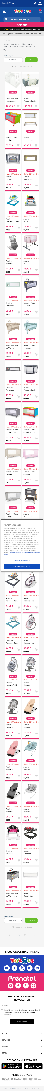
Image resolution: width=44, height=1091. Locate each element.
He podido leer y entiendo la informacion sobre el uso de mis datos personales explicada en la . (22, 1012)
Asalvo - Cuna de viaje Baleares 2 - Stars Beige (12, 473)
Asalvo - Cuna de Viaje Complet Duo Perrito (29, 305)
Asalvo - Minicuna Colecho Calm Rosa (29, 263)
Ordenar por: (8, 56)
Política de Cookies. (15, 552)
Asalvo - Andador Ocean (12, 220)
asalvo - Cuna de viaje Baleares (11, 139)
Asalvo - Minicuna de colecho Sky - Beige (29, 139)
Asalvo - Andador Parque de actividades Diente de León (29, 220)
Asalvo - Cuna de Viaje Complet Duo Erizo (29, 347)
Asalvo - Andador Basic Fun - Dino (12, 600)
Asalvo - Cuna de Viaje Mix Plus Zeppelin (12, 895)
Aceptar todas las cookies (21, 566)
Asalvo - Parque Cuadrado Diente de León (12, 178)
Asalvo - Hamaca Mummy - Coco (29, 768)
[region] (22, 545)
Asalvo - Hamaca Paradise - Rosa (10, 768)
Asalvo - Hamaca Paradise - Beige (27, 726)
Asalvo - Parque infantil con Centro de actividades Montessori (29, 100)
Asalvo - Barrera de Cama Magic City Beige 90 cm (29, 178)
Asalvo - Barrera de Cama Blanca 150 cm (28, 895)
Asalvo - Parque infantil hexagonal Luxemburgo (29, 389)
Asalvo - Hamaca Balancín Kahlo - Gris (29, 684)
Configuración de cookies (22, 560)
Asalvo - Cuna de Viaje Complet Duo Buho (12, 347)
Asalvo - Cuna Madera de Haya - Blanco (12, 100)
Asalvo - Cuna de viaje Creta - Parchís (29, 431)
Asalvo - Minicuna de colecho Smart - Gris (29, 516)
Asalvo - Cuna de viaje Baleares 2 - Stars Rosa (29, 473)
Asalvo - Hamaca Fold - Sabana (12, 684)
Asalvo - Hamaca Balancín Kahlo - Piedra (12, 726)
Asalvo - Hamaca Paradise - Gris (12, 811)
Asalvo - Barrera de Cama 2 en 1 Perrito (11, 389)
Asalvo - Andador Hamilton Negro (27, 853)
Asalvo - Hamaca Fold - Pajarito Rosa (29, 600)
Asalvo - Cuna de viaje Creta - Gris (12, 431)
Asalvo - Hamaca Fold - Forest (29, 642)
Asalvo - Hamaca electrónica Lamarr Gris (10, 263)
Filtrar (31, 60)
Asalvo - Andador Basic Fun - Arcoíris (12, 642)
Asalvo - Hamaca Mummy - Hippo (27, 811)
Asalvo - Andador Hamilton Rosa (12, 853)
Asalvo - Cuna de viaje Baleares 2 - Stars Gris (12, 516)
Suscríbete (22, 1022)
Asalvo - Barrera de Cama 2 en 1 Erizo (11, 305)
